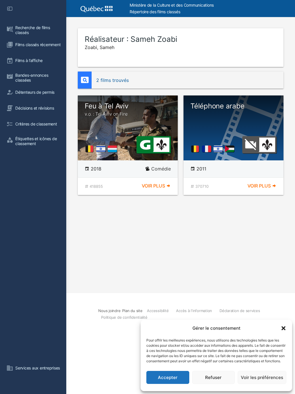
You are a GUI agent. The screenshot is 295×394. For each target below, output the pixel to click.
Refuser (213, 377)
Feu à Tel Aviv (106, 109)
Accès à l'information (194, 310)
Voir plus (154, 186)
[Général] (145, 144)
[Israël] (102, 148)
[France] (207, 148)
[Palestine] (231, 148)
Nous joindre (109, 310)
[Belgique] (90, 148)
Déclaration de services (240, 310)
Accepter (167, 377)
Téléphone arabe (217, 106)
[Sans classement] (250, 144)
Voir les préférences (262, 377)
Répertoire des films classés (155, 11)
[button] (283, 328)
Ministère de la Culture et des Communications (172, 5)
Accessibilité (158, 310)
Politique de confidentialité (124, 317)
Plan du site (132, 310)
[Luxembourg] (113, 148)
